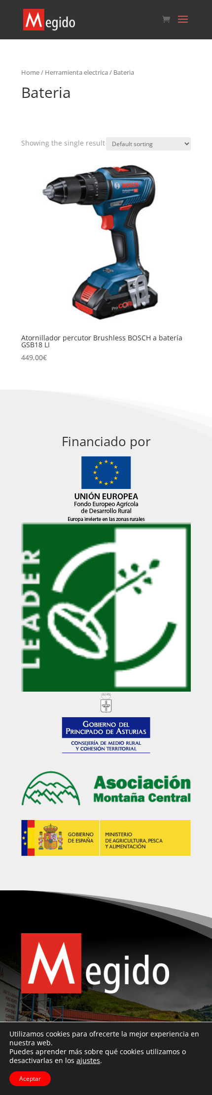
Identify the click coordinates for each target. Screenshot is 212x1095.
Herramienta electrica (76, 72)
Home (30, 72)
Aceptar (30, 1078)
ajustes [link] (88, 1060)
